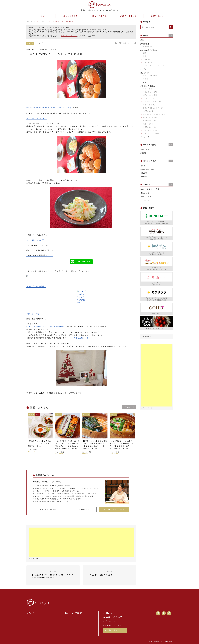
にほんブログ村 (32, 314)
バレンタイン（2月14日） (152, 101)
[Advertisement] (81, 542)
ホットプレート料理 (150, 75)
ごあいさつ (145, 193)
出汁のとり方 (148, 46)
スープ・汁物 (148, 62)
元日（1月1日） (148, 89)
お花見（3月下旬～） (150, 111)
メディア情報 (145, 196)
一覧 (170, 35)
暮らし (143, 166)
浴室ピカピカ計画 (81, 338)
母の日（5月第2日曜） (151, 117)
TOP (27, 21)
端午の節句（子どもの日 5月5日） (155, 114)
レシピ (30, 613)
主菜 (144, 53)
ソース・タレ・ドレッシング (153, 66)
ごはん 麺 (146, 59)
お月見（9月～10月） (151, 127)
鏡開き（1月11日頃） (151, 95)
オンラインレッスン (81, 509)
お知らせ (34, 21)
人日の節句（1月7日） (151, 92)
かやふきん (145, 149)
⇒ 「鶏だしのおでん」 (36, 118)
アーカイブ (42, 21)
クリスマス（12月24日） (152, 133)
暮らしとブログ (73, 613)
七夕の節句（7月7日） (151, 121)
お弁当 (143, 69)
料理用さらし (145, 153)
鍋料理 (145, 79)
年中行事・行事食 (147, 169)
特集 (142, 40)
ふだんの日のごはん (148, 50)
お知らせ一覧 (128, 407)
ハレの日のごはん (147, 86)
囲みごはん (145, 73)
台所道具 (144, 173)
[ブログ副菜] (81, 207)
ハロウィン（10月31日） (152, 130)
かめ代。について (113, 617)
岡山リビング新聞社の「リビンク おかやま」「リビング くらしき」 (49, 107)
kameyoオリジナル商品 (149, 189)
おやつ (143, 82)
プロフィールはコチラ (48, 509)
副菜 (144, 56)
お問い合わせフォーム (69, 36)
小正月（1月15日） (150, 98)
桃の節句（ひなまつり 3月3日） (154, 108)
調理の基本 (145, 44)
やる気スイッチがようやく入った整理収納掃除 (45, 326)
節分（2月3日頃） (149, 105)
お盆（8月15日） (149, 124)
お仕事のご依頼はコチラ (114, 509)
